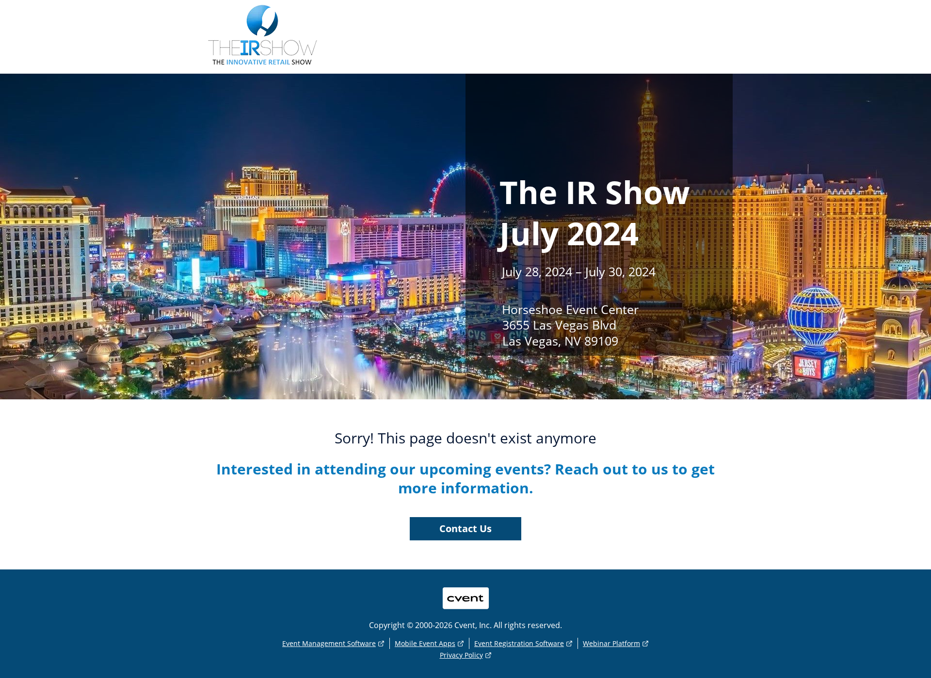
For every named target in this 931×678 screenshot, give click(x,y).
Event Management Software (329, 643)
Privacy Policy (461, 655)
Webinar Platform (611, 643)
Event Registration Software (519, 643)
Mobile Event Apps (425, 643)
